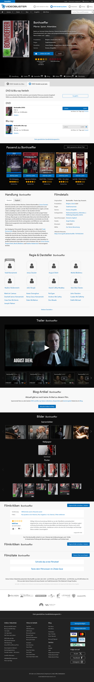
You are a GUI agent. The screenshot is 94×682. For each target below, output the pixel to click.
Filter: (13, 514)
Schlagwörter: (58, 213)
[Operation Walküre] (30, 162)
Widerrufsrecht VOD (53, 654)
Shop (83, 6)
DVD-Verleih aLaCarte (60, 6)
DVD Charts (29, 631)
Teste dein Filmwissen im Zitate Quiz (47, 568)
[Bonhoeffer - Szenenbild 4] (83, 432)
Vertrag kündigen (80, 623)
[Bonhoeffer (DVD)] (9, 111)
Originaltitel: (58, 200)
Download (47, 457)
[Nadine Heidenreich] (10, 281)
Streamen (74, 6)
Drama (47, 48)
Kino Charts (29, 647)
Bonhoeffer (11, 374)
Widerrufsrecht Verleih (53, 652)
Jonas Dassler (49, 45)
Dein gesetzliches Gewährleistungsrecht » (47, 139)
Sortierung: (15, 512)
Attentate (82, 213)
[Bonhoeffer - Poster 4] (64, 470)
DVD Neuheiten (30, 628)
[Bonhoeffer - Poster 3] (53, 470)
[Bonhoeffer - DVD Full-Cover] (41, 490)
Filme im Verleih (31, 623)
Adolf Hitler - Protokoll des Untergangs (47, 179)
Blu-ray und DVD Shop (9, 628)
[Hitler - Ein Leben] (63, 162)
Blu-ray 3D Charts (30, 639)
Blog (91, 6)
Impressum (48, 674)
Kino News (51, 628)
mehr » (48, 35)
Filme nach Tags (8, 660)
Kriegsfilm (53, 48)
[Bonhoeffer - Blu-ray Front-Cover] (53, 490)
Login (65, 1)
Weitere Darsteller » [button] (47, 309)
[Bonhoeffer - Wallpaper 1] (47, 450)
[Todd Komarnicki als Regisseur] (10, 266)
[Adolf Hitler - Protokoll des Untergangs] (47, 162)
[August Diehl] (54, 266)
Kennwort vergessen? (75, 1)
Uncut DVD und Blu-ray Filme (11, 645)
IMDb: (56, 227)
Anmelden (7, 1)
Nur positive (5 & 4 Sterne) (29, 514)
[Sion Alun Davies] (76, 281)
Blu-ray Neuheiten (30, 633)
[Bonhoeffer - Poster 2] (41, 470)
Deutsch (68, 218)
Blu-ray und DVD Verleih (10, 626)
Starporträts (56, 401)
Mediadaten (61, 674)
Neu (27, 12)
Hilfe (49, 646)
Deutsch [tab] (9, 200)
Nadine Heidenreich (33, 243)
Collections (48, 401)
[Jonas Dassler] (32, 266)
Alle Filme (46, 12)
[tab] (15, 84)
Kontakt (50, 648)
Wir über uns (32, 674)
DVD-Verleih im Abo (42, 6)
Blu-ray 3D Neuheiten (31, 637)
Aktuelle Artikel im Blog (47, 406)
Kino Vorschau (29, 645)
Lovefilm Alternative (9, 655)
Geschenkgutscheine (9, 650)
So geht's (36, 12)
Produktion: (37, 40)
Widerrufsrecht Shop (53, 657)
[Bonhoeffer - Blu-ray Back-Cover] (64, 490)
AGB (49, 650)
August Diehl (58, 45)
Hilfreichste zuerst (26, 512)
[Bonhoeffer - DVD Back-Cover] (29, 490)
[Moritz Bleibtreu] (76, 266)
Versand (86, 111)
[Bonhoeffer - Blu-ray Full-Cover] (76, 490)
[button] (91, 378)
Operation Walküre (30, 179)
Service (50, 642)
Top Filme (28, 626)
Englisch (74, 218)
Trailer (60, 53)
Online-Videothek (10, 623)
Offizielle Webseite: (60, 232)
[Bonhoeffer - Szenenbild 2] (38, 432)
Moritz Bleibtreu (67, 45)
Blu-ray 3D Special (52, 639)
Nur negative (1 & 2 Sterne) (46, 514)
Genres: (36, 48)
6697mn (15, 523)
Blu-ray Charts (29, 635)
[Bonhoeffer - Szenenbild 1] (15, 432)
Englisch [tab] (17, 200)
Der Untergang (14, 179)
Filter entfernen (60, 514)
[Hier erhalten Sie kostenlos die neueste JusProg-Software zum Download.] (77, 645)
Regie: (35, 42)
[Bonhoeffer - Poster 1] (29, 470)
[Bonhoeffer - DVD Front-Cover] (17, 490)
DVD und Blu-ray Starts (38, 401)
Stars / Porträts (51, 634)
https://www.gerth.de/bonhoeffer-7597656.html (68, 234)
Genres (9, 12)
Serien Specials (52, 636)
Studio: (56, 221)
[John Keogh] (32, 281)
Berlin (81, 215)
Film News (51, 626)
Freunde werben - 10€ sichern (11, 652)
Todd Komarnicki (50, 42)
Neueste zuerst (37, 512)
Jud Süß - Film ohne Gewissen (80, 179)
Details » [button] (16, 115)
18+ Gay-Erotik (8, 633)
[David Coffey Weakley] (54, 281)
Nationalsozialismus (72, 213)
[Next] (90, 163)
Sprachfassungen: (59, 218)
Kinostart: (57, 224)
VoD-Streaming (8, 642)
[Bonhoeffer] (16, 39)
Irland (52, 40)
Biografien (76, 215)
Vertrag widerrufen (80, 628)
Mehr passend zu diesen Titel (76, 147)
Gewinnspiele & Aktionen (10, 648)
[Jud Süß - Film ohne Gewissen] (80, 162)
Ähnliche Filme (14, 184)
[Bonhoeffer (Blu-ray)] (9, 129)
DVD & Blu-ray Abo (9, 638)
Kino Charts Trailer (30, 654)
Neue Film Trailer (30, 650)
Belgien (47, 40)
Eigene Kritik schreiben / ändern (78, 505)
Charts (18, 12)
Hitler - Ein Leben (63, 179)
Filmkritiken (51, 631)
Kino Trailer (29, 652)
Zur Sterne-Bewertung (73, 227)
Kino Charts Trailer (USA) (32, 656)
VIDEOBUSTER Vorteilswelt (10, 658)
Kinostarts (28, 642)
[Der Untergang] (13, 162)
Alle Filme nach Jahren (10, 635)
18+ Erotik (6, 631)
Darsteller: (37, 45)
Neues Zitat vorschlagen (80, 555)
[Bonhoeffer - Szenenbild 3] (61, 432)
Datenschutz (40, 674)
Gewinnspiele (67, 401)
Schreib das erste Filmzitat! (47, 561)
